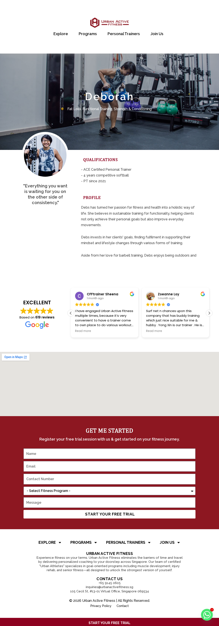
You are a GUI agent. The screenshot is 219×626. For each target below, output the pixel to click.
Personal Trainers (124, 34)
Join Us (157, 34)
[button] (209, 313)
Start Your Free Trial (109, 623)
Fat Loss (74, 109)
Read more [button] (132, 331)
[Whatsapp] (207, 615)
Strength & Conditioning (133, 109)
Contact (123, 606)
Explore (60, 34)
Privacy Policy (100, 606)
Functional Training (97, 109)
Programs (88, 34)
